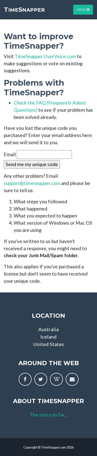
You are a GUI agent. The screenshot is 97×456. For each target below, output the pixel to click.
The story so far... (48, 415)
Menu (82, 9)
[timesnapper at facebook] (25, 379)
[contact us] (72, 379)
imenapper (24, 9)
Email (10, 154)
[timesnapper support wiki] (56, 379)
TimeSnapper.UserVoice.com (45, 56)
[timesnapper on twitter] (40, 379)
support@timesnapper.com (32, 183)
